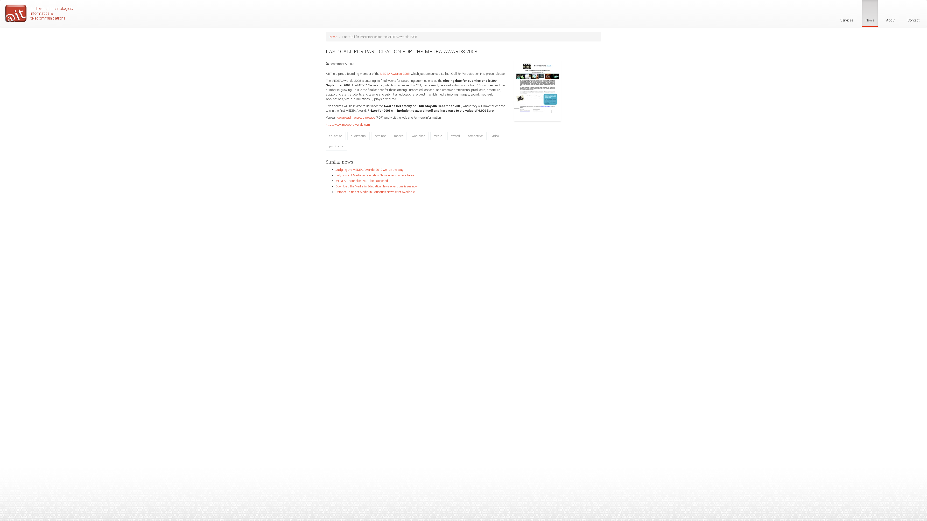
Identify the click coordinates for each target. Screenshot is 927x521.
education (335, 136)
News (869, 20)
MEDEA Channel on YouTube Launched (362, 181)
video (495, 136)
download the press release (356, 117)
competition (476, 136)
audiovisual (358, 136)
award (455, 136)
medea (399, 136)
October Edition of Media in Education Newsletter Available (375, 192)
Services (846, 20)
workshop (418, 136)
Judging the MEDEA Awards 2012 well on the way (369, 169)
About (890, 20)
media (438, 136)
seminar (380, 136)
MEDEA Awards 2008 (394, 73)
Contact (913, 20)
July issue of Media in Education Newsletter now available (375, 175)
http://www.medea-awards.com (348, 124)
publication (336, 146)
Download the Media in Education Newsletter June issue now (377, 186)
